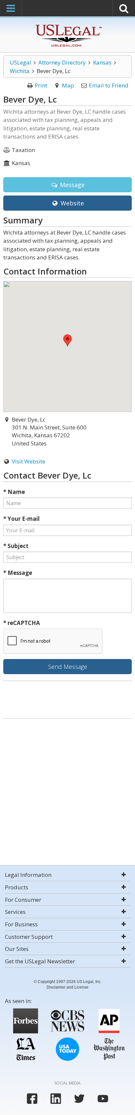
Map (68, 85)
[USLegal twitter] (79, 1098)
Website (71, 203)
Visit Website (28, 461)
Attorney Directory (62, 62)
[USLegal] (67, 25)
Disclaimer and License (67, 987)
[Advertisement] (67, 792)
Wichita (19, 71)
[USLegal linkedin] (55, 1098)
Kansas (102, 62)
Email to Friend (108, 85)
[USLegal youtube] (103, 1098)
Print (41, 85)
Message (71, 185)
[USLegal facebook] (32, 1098)
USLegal (20, 62)
